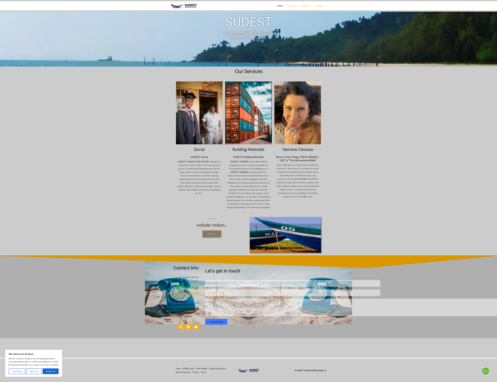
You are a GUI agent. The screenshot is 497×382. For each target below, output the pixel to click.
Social (199, 149)
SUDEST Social (188, 369)
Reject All (34, 371)
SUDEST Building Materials (248, 157)
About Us (306, 5)
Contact (319, 5)
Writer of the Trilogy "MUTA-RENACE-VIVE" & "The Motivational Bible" (297, 158)
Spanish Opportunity (217, 369)
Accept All (50, 371)
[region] (33, 363)
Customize (17, 371)
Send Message (216, 321)
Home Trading (201, 369)
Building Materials (248, 149)
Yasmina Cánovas (297, 149)
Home (280, 5)
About (203, 372)
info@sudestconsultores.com (184, 303)
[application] (296, 5)
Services (291, 5)
